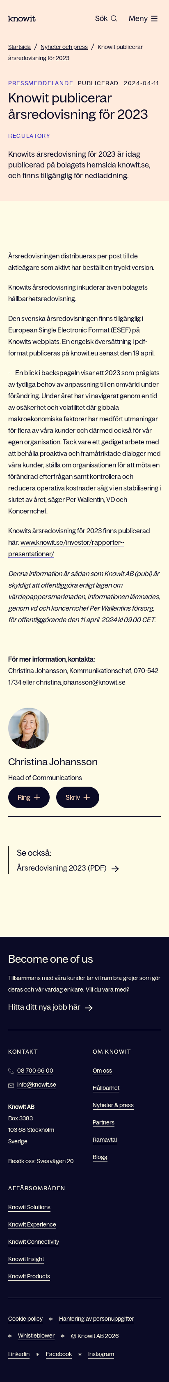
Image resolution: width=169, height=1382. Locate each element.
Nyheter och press (64, 47)
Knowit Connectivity (33, 1241)
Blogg (100, 1157)
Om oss (102, 1070)
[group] (106, 18)
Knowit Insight (26, 1259)
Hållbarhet (106, 1088)
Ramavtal (105, 1139)
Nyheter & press (113, 1105)
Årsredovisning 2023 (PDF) (62, 868)
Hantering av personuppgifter (96, 1318)
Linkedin (19, 1354)
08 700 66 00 (35, 1070)
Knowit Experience (32, 1224)
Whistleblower (36, 1335)
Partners (103, 1122)
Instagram (101, 1354)
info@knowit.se (36, 1084)
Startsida (19, 47)
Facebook (59, 1354)
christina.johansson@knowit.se (81, 682)
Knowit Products (29, 1276)
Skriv (73, 797)
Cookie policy (25, 1318)
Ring (24, 797)
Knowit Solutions (29, 1207)
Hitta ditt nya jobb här (44, 1007)
